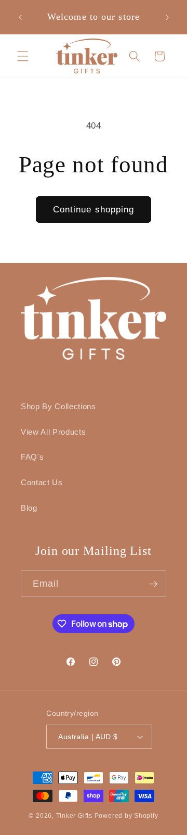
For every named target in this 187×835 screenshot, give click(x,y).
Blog (29, 507)
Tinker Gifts (74, 815)
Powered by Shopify (126, 815)
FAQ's (32, 456)
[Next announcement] (167, 17)
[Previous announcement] (20, 17)
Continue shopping (94, 209)
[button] (22, 55)
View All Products (53, 431)
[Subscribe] (153, 584)
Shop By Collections (58, 406)
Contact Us (42, 482)
